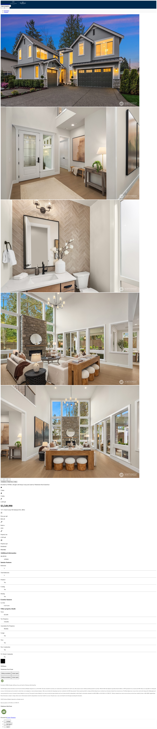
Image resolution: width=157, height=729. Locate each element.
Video (15, 481)
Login (2, 7)
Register (7, 7)
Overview (6, 10)
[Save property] (5, 479)
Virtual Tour (10, 481)
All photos (3, 481)
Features (6, 12)
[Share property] (8, 479)
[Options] (2, 479)
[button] (78, 60)
